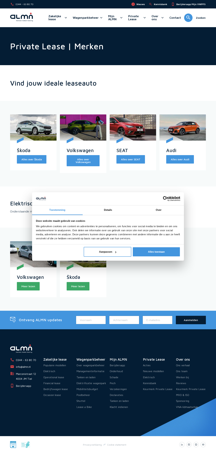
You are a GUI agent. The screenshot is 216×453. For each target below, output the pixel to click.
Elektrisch (49, 371)
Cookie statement (116, 444)
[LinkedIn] (182, 444)
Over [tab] (158, 209)
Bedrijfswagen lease (55, 389)
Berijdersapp (117, 365)
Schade (114, 377)
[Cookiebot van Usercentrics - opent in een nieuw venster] (165, 198)
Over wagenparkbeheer (90, 365)
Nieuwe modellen (153, 371)
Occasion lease (52, 394)
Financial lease (51, 383)
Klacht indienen (119, 406)
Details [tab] (108, 209)
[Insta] (196, 444)
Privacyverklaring (92, 444)
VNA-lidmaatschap (187, 406)
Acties (147, 365)
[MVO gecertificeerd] (25, 444)
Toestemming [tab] (57, 209)
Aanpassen (105, 251)
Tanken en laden (86, 377)
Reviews (181, 383)
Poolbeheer (83, 394)
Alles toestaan (156, 251)
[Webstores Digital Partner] (21, 18)
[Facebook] (189, 444)
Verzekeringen (118, 389)
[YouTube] (203, 444)
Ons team (181, 371)
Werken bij (182, 377)
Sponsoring (182, 400)
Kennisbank (149, 383)
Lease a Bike (84, 406)
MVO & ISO (182, 394)
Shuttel (80, 400)
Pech (113, 383)
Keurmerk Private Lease (157, 389)
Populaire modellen (54, 365)
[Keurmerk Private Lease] (13, 444)
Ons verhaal (183, 365)
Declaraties (116, 394)
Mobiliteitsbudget (87, 389)
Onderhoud (116, 371)
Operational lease (53, 377)
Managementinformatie (90, 371)
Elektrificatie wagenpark (91, 383)
